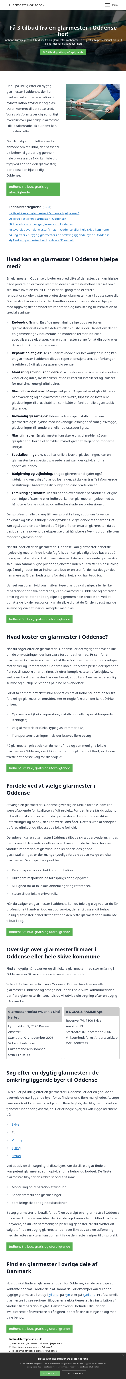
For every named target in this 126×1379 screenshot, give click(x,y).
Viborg (17, 1140)
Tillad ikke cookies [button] (74, 1373)
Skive (16, 1124)
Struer (16, 1156)
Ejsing (16, 1148)
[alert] (63, 1366)
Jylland (53, 1294)
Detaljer (95, 1367)
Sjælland (89, 1294)
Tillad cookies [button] (50, 1373)
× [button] (123, 1355)
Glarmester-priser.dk (27, 4)
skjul (47, 207)
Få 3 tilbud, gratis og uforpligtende (63, 52)
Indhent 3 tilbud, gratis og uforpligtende (28, 189)
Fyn (67, 1294)
